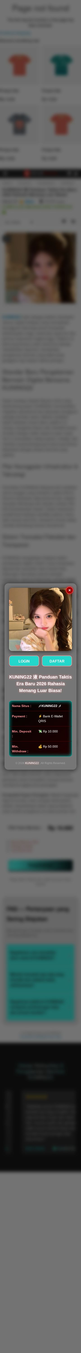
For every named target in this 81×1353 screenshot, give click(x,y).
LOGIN (24, 661)
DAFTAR (57, 661)
